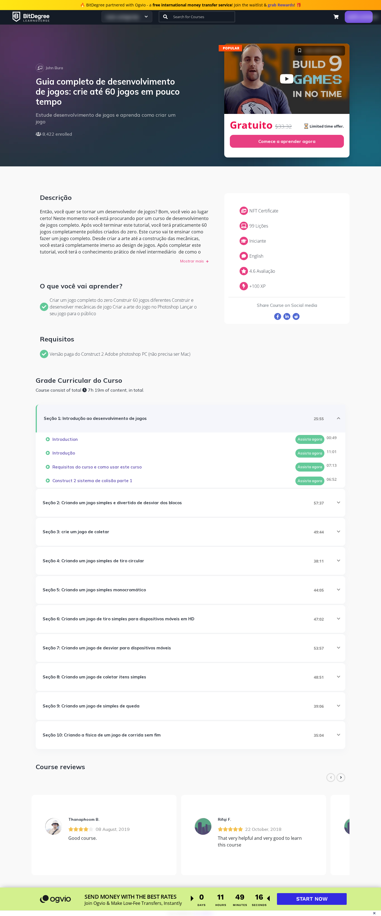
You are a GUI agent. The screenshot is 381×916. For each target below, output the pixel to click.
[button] (336, 16)
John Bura (54, 67)
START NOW (312, 899)
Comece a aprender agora (286, 141)
